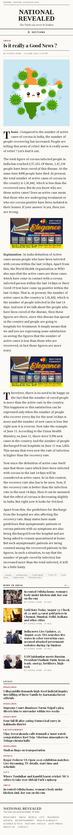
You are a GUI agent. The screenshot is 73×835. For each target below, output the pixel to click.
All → (67, 585)
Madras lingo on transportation (24, 750)
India (7, 40)
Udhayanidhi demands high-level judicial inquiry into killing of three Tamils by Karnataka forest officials (35, 694)
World (33, 817)
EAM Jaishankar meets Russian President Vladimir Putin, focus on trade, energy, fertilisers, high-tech (46, 662)
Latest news (18, 577)
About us (9, 827)
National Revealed (36, 15)
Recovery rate (35, 577)
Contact (23, 827)
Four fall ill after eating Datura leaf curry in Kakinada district (32, 722)
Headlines (9, 817)
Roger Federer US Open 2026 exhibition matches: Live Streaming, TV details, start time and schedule (36, 763)
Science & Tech (12, 823)
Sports (8, 820)
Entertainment (24, 820)
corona (8, 575)
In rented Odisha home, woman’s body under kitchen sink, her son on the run (46, 595)
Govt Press (55, 823)
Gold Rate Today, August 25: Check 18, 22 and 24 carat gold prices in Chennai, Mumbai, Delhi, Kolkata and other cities (47, 615)
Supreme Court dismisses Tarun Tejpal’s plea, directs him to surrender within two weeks (33, 709)
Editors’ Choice (35, 823)
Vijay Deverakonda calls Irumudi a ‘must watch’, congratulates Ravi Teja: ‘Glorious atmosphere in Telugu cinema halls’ (35, 737)
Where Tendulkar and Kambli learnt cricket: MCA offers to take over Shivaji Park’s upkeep (36, 778)
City (42, 817)
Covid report (37, 575)
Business (53, 817)
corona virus (22, 575)
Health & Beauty (47, 820)
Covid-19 (52, 575)
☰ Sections (36, 32)
